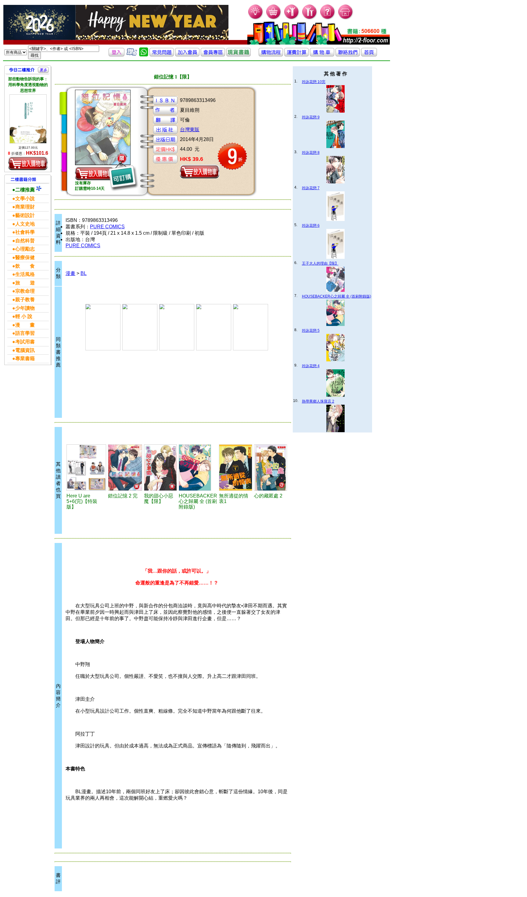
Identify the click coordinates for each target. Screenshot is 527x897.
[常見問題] (327, 18)
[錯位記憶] (125, 467)
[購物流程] (271, 54)
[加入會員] (291, 18)
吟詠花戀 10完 (313, 82)
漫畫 (70, 273)
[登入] (116, 54)
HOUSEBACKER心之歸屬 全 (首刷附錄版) (336, 296)
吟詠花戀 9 (311, 117)
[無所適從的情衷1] (235, 467)
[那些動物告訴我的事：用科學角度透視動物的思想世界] (28, 119)
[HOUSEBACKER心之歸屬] (198, 467)
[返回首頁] (369, 54)
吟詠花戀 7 (311, 188)
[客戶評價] (132, 54)
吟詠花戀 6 (311, 225)
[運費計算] (296, 54)
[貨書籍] (238, 54)
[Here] (86, 467)
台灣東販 (189, 129)
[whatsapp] (143, 54)
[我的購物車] (273, 18)
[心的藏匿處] (270, 467)
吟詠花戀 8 (311, 152)
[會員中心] (309, 18)
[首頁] (345, 18)
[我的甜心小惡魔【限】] (160, 467)
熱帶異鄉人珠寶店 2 (318, 401)
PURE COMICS (107, 226)
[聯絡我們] (347, 54)
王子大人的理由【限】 (320, 263)
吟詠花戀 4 (311, 366)
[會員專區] (213, 54)
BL (84, 273)
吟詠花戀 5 (311, 330)
